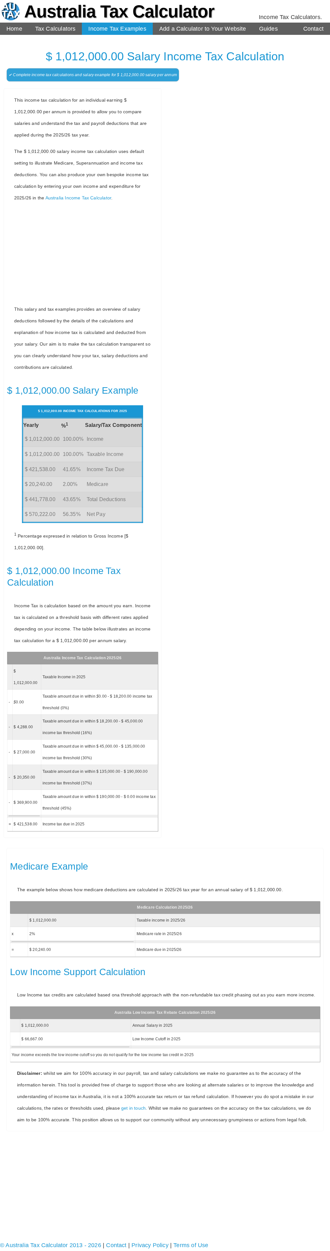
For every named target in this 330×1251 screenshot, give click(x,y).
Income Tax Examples (117, 28)
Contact (313, 28)
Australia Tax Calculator (119, 11)
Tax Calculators (55, 28)
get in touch (133, 1108)
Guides (268, 28)
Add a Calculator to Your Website (202, 28)
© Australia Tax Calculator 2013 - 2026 (50, 1245)
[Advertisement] (85, 253)
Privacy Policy (150, 1245)
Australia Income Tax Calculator (78, 197)
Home (14, 28)
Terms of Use (190, 1245)
